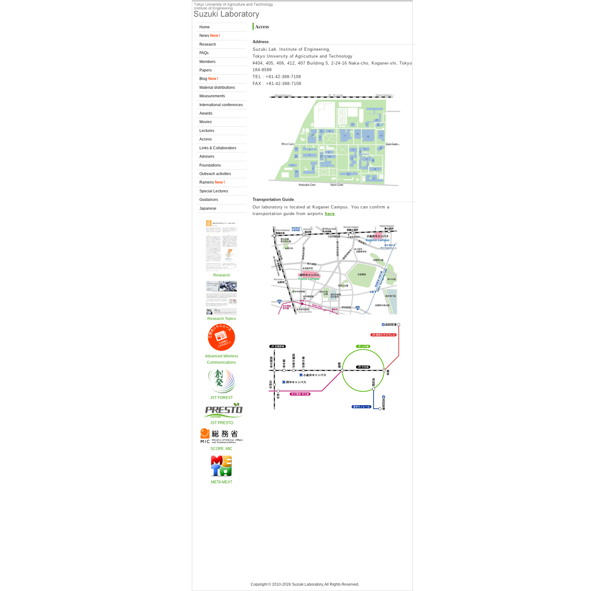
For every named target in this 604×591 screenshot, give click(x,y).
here (330, 213)
